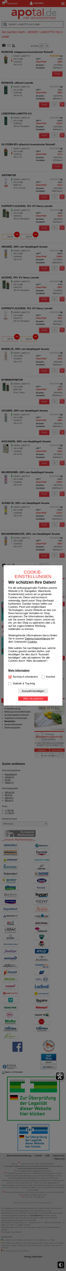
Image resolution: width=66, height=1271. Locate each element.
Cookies (32, 641)
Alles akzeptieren (33, 698)
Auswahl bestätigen (33, 690)
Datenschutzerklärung (37, 638)
